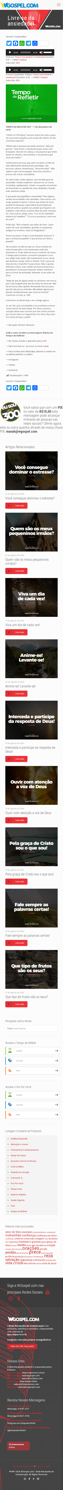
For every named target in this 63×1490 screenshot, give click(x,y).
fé (30, 1242)
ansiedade (27, 1232)
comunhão (13, 1235)
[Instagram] (38, 1478)
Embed (23, 60)
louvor (14, 1245)
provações (28, 1257)
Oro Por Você (17, 1183)
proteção (19, 1256)
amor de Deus (13, 1231)
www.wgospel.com (31, 1375)
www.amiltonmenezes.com (26, 1384)
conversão (28, 1238)
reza (48, 1256)
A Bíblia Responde (19, 1139)
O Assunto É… (17, 1178)
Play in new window (24, 57)
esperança (13, 1242)
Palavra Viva (16, 1189)
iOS (45, 341)
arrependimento (39, 1232)
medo (21, 1245)
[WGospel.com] (19, 5)
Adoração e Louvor (19, 1144)
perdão (10, 1252)
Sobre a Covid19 (43, 1466)
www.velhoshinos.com (32, 1378)
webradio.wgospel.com (29, 1387)
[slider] (48, 52)
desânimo (53, 1238)
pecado (43, 1249)
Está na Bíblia (17, 1166)
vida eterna (29, 1263)
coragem (39, 1238)
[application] (30, 52)
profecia (10, 1256)
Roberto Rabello (18, 1194)
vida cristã (14, 1263)
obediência (41, 1245)
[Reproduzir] (10, 52)
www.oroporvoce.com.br (33, 1372)
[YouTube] (33, 1478)
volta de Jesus (49, 1263)
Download (39, 57)
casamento (51, 1232)
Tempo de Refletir (19, 1211)
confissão (9, 1239)
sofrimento (39, 1260)
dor (6, 1242)
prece (35, 1252)
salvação (12, 1259)
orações (30, 1248)
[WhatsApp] (25, 1478)
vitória (39, 1263)
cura (46, 1239)
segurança (26, 1259)
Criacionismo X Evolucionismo (25, 1150)
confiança (29, 1235)
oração (51, 1245)
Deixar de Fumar (18, 1155)
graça (44, 1242)
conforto (18, 1238)
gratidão (36, 1241)
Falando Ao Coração (20, 1172)
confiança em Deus (46, 1235)
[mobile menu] (58, 5)
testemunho (51, 1260)
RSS (18, 63)
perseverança (22, 1253)
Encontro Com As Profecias (23, 1161)
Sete (13, 1206)
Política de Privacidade (23, 1466)
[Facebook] (29, 1478)
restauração (38, 1257)
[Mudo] (41, 52)
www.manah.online (28, 1381)
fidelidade (24, 1242)
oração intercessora (13, 1249)
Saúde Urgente (18, 1200)
